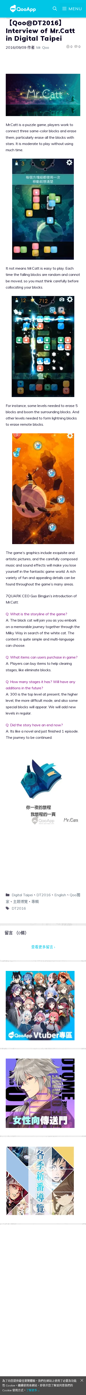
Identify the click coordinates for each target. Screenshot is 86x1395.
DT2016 (43, 895)
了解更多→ (33, 1390)
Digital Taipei (22, 895)
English (60, 895)
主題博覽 (20, 901)
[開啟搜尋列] (55, 9)
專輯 (35, 901)
